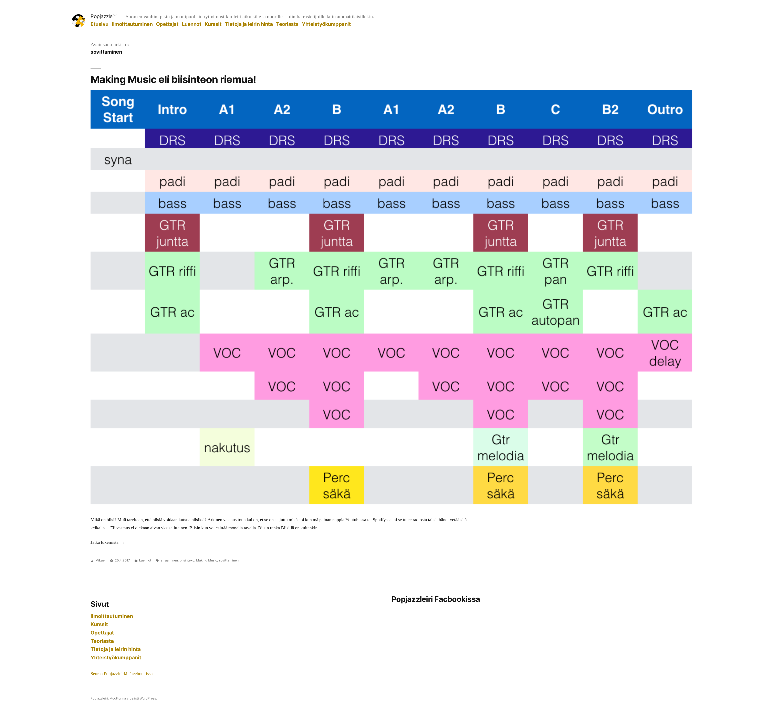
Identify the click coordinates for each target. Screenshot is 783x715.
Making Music (206, 560)
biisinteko (187, 560)
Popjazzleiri (103, 16)
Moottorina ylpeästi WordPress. (133, 698)
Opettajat (167, 24)
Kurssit (213, 24)
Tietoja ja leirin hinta (249, 24)
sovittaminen (229, 560)
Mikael (100, 560)
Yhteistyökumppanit (326, 24)
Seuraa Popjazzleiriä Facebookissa (122, 673)
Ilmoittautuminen (132, 24)
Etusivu (99, 24)
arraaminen (169, 560)
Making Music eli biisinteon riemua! (173, 79)
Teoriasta (287, 24)
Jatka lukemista (108, 542)
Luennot (191, 24)
